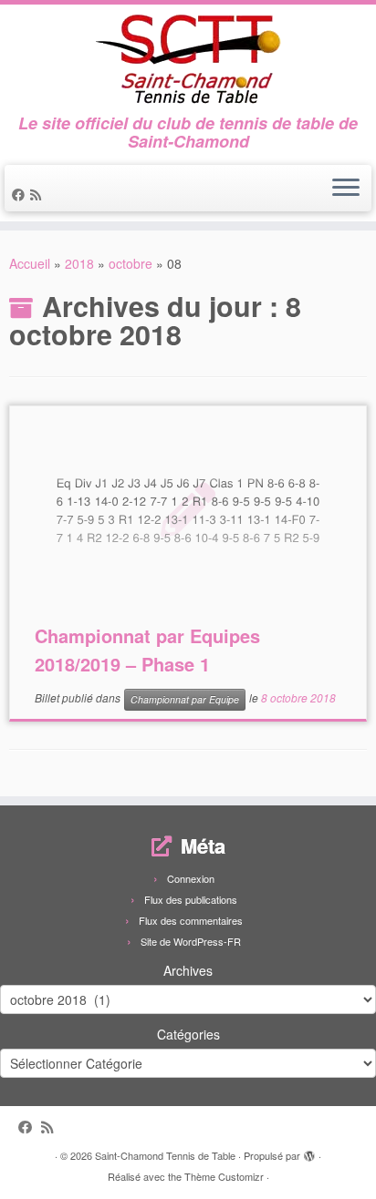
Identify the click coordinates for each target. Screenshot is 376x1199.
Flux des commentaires (191, 920)
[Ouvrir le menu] (346, 188)
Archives (188, 970)
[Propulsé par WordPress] (309, 1151)
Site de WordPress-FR (191, 941)
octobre (130, 263)
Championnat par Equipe (185, 699)
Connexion (190, 878)
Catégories (188, 1034)
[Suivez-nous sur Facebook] (21, 194)
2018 (79, 263)
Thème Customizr (224, 1176)
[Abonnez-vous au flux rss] (38, 194)
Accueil (29, 263)
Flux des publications (190, 899)
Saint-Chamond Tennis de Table (165, 1155)
